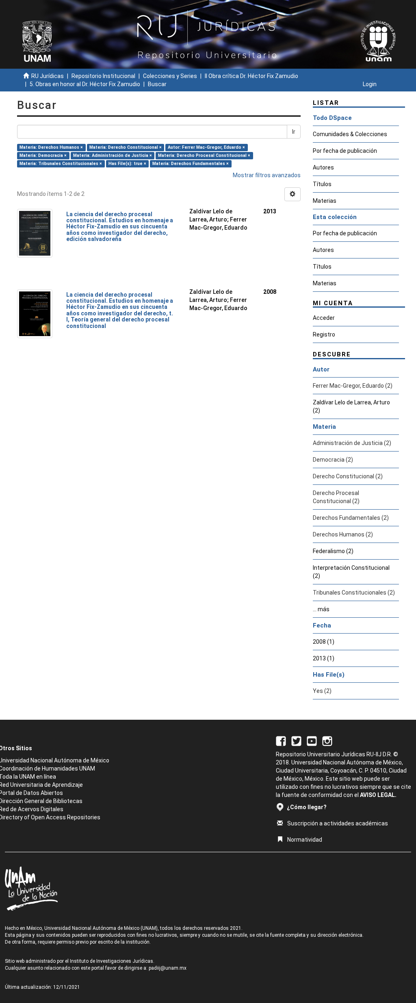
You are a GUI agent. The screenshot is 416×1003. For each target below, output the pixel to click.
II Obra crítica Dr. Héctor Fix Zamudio (251, 76)
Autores (323, 167)
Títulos (322, 184)
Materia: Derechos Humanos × (51, 147)
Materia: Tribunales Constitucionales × (61, 163)
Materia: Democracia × (43, 155)
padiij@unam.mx (167, 968)
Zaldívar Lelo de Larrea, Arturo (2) (351, 406)
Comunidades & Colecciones (350, 134)
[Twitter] (296, 740)
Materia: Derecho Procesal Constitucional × (204, 155)
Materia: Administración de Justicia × (112, 155)
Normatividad (304, 839)
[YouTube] (312, 740)
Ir (293, 131)
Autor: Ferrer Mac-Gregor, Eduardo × (206, 147)
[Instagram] (327, 740)
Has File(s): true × (127, 163)
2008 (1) (323, 641)
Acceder (324, 318)
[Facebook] (281, 740)
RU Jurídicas (47, 76)
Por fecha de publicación (345, 151)
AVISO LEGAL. (378, 795)
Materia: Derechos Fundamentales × (190, 163)
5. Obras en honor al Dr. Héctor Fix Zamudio (85, 84)
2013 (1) (323, 658)
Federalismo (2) (333, 551)
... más (321, 609)
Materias (324, 201)
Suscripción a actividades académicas (337, 823)
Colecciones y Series (170, 76)
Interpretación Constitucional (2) (351, 571)
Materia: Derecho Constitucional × (125, 147)
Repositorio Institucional (103, 76)
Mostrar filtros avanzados (267, 175)
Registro (324, 334)
